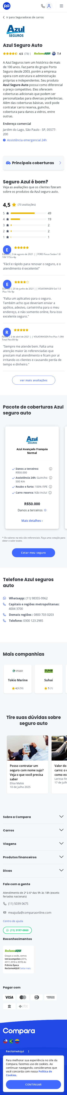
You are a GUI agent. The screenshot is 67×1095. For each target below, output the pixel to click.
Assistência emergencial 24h (27, 140)
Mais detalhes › (32, 521)
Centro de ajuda (13, 921)
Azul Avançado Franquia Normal (32, 451)
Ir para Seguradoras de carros (25, 17)
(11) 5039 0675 (18, 904)
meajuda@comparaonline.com (29, 913)
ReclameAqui (15, 1051)
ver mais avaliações (33, 380)
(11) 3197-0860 (19, 930)
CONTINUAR (33, 1084)
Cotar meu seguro (33, 552)
